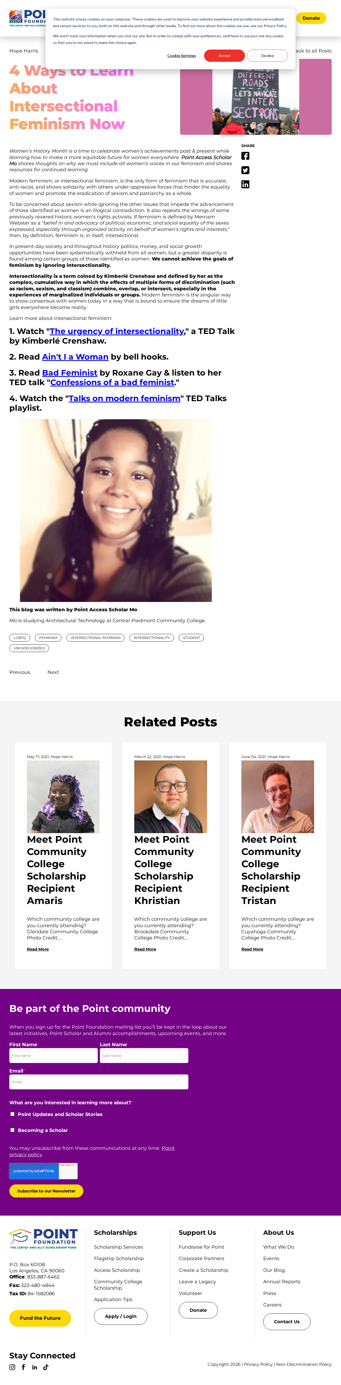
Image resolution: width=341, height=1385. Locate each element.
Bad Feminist (70, 373)
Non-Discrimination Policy (304, 1364)
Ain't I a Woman (75, 357)
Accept (224, 55)
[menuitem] (128, 1316)
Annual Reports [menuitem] (282, 1282)
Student (191, 638)
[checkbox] (98, 1126)
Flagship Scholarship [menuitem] (119, 1258)
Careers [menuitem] (272, 1305)
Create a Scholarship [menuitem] (203, 1270)
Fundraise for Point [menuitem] (201, 1247)
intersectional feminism (95, 638)
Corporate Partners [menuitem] (201, 1258)
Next (53, 672)
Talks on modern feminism (124, 398)
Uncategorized (29, 648)
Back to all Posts (312, 51)
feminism (48, 638)
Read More (38, 949)
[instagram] (12, 1368)
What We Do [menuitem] (278, 1247)
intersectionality (152, 638)
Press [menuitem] (269, 1293)
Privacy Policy (258, 1364)
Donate (311, 18)
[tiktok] (46, 1368)
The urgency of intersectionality (117, 331)
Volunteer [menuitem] (190, 1293)
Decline (267, 55)
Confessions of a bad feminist (112, 382)
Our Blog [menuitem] (274, 1270)
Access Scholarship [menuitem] (117, 1270)
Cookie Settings (181, 55)
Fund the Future (40, 1318)
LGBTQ (20, 638)
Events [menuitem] (271, 1258)
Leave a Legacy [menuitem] (197, 1282)
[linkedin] (35, 1368)
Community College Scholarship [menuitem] (118, 1285)
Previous (19, 672)
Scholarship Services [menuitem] (118, 1247)
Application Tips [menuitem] (113, 1299)
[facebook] (23, 1368)
